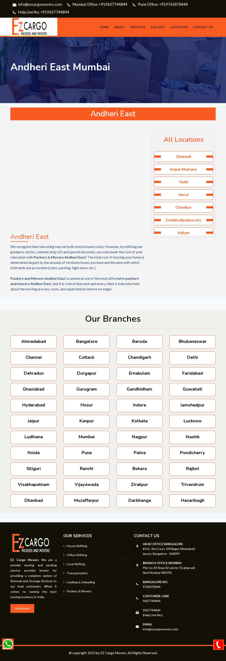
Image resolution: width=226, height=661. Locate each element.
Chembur (183, 207)
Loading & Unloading (81, 582)
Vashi (183, 181)
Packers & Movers (79, 591)
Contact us (203, 27)
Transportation (77, 573)
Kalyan (183, 232)
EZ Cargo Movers (113, 653)
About (119, 27)
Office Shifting (77, 555)
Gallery (158, 27)
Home (104, 27)
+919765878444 (173, 4)
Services (137, 27)
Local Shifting (76, 564)
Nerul (183, 194)
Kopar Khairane (183, 169)
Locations (179, 27)
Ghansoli (183, 156)
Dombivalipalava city (183, 220)
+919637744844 (113, 4)
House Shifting (77, 546)
